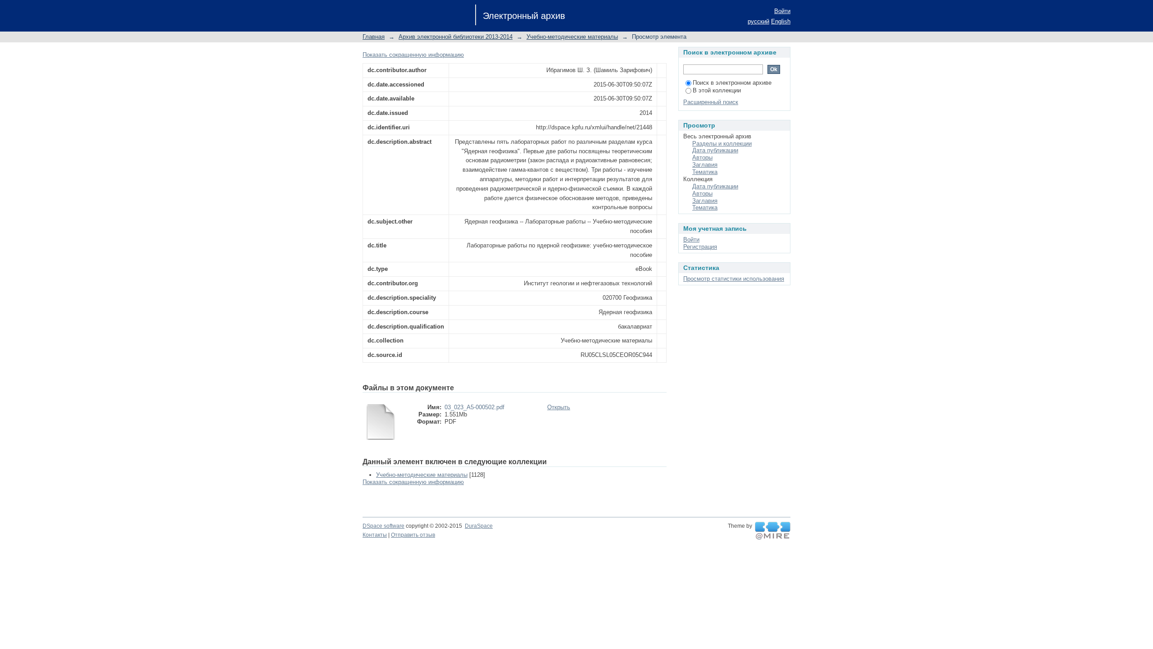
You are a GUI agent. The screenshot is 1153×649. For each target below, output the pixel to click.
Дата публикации (715, 150)
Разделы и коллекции (722, 143)
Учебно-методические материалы (572, 36)
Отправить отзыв (413, 535)
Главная (374, 36)
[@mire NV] (772, 531)
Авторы (702, 157)
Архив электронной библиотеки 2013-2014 (456, 36)
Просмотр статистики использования (733, 278)
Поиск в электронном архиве (732, 82)
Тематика (704, 172)
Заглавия (704, 164)
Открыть (558, 407)
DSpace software (383, 526)
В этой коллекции (717, 90)
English (780, 21)
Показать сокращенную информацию (413, 54)
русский (758, 21)
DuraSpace (479, 526)
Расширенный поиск (710, 102)
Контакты (375, 535)
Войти (782, 11)
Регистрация (700, 246)
